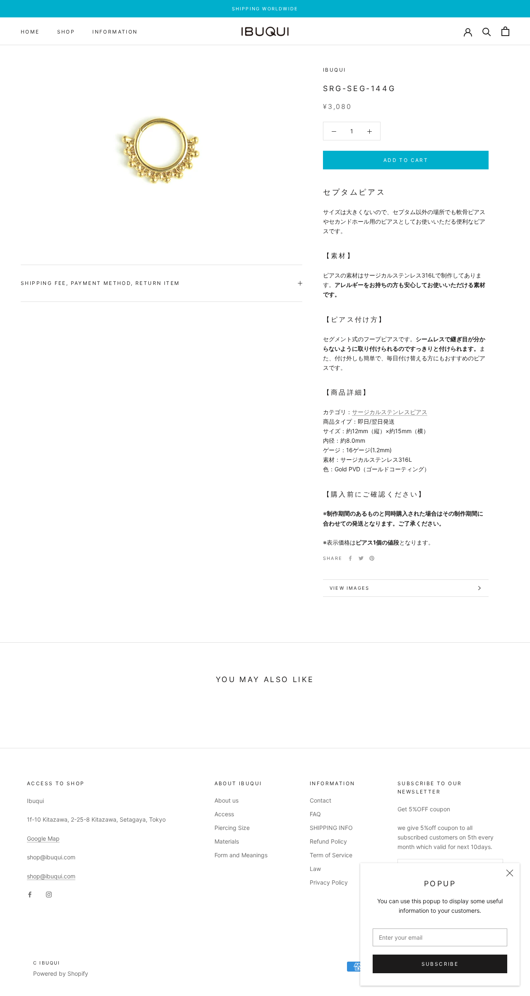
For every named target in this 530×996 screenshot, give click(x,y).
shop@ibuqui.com (51, 876)
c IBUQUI (46, 963)
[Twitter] (361, 558)
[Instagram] (49, 894)
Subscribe (440, 964)
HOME (30, 32)
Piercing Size (232, 827)
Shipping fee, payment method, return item (100, 283)
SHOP (66, 32)
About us (226, 800)
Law (315, 868)
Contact (320, 800)
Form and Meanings (240, 855)
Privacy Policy (329, 882)
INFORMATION (114, 32)
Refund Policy (328, 841)
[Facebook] (350, 558)
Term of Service (331, 855)
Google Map (43, 838)
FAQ (315, 814)
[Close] (509, 873)
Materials (226, 841)
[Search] (486, 31)
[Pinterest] (371, 558)
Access (224, 814)
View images (349, 588)
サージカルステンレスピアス (389, 411)
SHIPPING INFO (331, 827)
